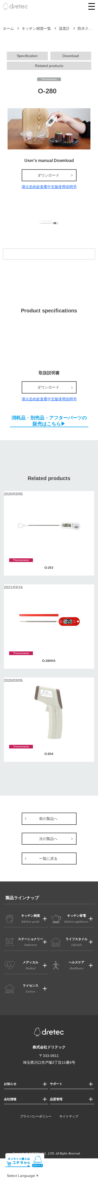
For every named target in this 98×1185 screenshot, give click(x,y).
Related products (49, 66)
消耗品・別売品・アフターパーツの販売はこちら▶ (49, 420)
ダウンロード (48, 175)
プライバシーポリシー (35, 1116)
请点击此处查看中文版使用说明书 (49, 187)
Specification (27, 56)
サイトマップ (68, 1116)
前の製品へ (48, 819)
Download (70, 56)
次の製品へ (48, 839)
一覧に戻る (48, 858)
